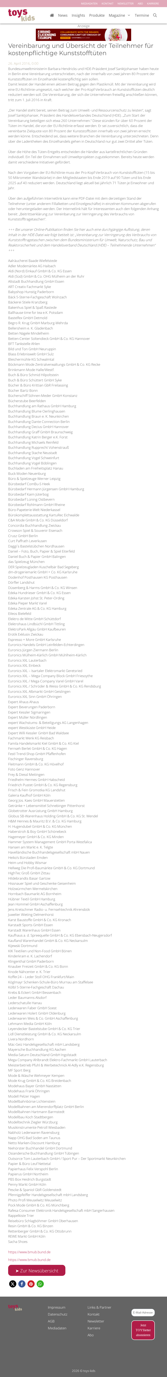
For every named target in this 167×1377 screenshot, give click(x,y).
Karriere (94, 1328)
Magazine (117, 15)
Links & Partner (99, 1307)
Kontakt (94, 1314)
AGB (51, 1321)
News (63, 15)
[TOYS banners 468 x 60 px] (83, 39)
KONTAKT (107, 3)
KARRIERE (153, 3)
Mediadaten (57, 1328)
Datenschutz (57, 1314)
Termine (142, 15)
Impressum (56, 1307)
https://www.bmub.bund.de (29, 1252)
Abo (91, 1335)
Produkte (97, 15)
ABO (140, 3)
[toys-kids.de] (21, 15)
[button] (12, 1283)
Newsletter (96, 1321)
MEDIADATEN (89, 3)
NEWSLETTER (126, 3)
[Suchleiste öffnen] (155, 15)
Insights (78, 15)
